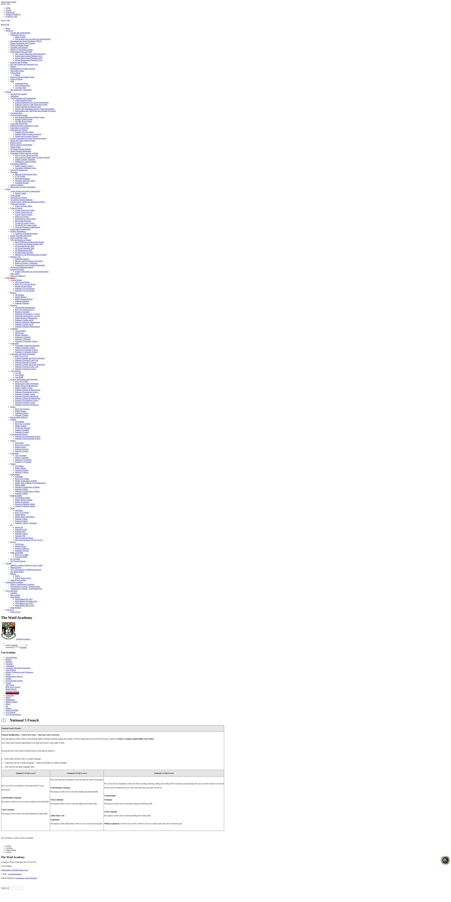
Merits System (20, 37)
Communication (16, 113)
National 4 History (22, 470)
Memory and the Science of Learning (29, 261)
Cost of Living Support (18, 115)
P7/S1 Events (20, 176)
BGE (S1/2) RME (22, 555)
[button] (11, 20)
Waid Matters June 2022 (24, 603)
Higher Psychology (22, 502)
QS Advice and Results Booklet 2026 (29, 244)
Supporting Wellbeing (18, 164)
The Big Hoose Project (23, 121)
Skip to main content (8, 2)
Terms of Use (15, 612)
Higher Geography (22, 458)
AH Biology (19, 295)
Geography (14, 453)
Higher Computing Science (25, 348)
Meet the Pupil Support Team (26, 174)
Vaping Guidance (16, 185)
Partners (13, 574)
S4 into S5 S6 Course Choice (26, 225)
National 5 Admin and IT (24, 324)
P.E (11, 525)
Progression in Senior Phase (25, 219)
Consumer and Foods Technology (22, 354)
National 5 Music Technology (26, 523)
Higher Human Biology (24, 299)
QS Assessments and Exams (20, 240)
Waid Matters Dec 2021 (24, 599)
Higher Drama (20, 411)
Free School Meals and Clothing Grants (29, 117)
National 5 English (22, 432)
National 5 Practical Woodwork (26, 405)
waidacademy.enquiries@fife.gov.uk (14, 870)
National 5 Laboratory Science (26, 341)
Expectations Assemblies (19, 128)
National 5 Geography (23, 462)
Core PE (18, 373)
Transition (14, 172)
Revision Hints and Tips (24, 253)
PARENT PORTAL (13, 14)
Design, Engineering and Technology (24, 379)
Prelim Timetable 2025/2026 (20, 236)
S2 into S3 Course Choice (24, 223)
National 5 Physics (22, 551)
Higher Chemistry (21, 335)
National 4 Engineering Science (27, 392)
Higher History (20, 468)
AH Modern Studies (22, 498)
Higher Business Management (26, 318)
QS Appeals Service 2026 (24, 246)
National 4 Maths (21, 489)
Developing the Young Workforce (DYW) (26, 41)
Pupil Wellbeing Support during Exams (29, 242)
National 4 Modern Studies (25, 504)
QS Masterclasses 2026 (23, 250)
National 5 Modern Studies (25, 506)
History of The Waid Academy (21, 50)
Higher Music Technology (25, 517)
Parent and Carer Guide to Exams (22, 141)
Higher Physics (20, 546)
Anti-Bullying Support (18, 198)
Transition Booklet (22, 183)
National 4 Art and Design (25, 288)
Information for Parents (18, 130)
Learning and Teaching (18, 62)
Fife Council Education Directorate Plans (30, 54)
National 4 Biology (22, 301)
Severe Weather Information (20, 151)
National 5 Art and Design (25, 291)
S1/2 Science (15, 559)
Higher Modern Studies (23, 500)
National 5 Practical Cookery (26, 369)
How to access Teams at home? (26, 155)
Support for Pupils (17, 269)
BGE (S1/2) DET (21, 381)
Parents (8, 92)
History (13, 464)
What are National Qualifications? (27, 227)
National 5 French (21, 451)
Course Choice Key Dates (24, 210)
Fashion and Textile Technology (27, 384)
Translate (23, 647)
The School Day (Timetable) (20, 90)
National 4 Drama (21, 413)
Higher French (20, 447)
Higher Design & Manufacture (26, 386)
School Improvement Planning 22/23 (28, 58)
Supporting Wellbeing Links (25, 168)
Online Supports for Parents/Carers (28, 107)
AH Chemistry (20, 331)
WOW (8, 8)
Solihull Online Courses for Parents (28, 134)
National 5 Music (21, 521)
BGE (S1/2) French (22, 445)
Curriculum (10, 278)
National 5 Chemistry (23, 339)
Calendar (13, 593)
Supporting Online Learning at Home (24, 153)
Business (13, 305)
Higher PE (19, 527)
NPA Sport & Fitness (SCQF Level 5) (29, 540)
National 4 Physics (22, 548)
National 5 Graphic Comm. (25, 403)
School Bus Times (17, 71)
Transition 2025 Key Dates (25, 181)
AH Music (19, 510)
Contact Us (10, 610)
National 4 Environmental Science (27, 436)
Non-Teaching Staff (22, 86)
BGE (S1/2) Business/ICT (25, 310)
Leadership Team (21, 83)
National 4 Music (21, 519)
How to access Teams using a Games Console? (32, 157)
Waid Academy (23, 639)
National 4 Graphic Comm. (25, 394)
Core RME (19, 377)
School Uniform (16, 79)
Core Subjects (15, 371)
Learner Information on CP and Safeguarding (32, 102)
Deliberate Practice (22, 259)
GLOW (8, 10)
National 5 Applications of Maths (27, 491)
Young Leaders (20, 193)
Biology (13, 293)
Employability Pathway (19, 417)
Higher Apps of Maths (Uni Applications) (30, 483)
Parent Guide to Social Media (21, 145)
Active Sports (15, 195)
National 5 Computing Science (26, 352)
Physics (13, 542)
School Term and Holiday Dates (22, 77)
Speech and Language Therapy (26, 136)
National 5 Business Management (27, 327)
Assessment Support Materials (21, 200)
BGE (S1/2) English (22, 424)
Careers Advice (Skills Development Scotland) (27, 202)
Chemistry (14, 329)
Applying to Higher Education (26, 234)
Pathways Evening (22, 217)
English (13, 420)
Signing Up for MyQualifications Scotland (31, 255)
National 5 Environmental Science (27, 439)
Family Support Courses (24, 166)
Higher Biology (21, 297)
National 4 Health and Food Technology (30, 358)
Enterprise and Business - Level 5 (27, 314)
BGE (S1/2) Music (22, 513)
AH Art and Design (22, 282)
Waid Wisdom (15, 608)
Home (8, 28)
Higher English (20, 426)
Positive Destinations (18, 231)
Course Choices (16, 208)
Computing (14, 343)
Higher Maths (20, 485)
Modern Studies (16, 496)
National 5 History (22, 472)
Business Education (22, 312)
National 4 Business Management (27, 322)
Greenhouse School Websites (26, 878)
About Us (9, 31)
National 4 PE (20, 532)
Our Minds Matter (17, 572)
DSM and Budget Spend (19, 45)
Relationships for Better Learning (22, 69)
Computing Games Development (27, 346)
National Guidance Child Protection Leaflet (31, 105)
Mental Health (15, 567)
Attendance (14, 96)
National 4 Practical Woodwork (26, 396)
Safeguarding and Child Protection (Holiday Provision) (35, 111)
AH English (19, 422)
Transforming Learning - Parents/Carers (25, 587)
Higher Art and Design (23, 286)
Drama (12, 407)
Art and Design (16, 280)
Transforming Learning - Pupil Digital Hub (26, 589)
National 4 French (21, 449)
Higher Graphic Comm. (24, 388)
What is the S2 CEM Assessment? (23, 187)
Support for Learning (18, 580)
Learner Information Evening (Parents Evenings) (28, 138)
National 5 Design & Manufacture (27, 398)
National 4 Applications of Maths (27, 487)
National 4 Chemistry (23, 337)
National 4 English (22, 430)
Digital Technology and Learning (22, 43)
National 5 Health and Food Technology (30, 365)
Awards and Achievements (20, 33)
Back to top (5, 24)
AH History (19, 466)
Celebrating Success (17, 35)
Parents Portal (15, 147)
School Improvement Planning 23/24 (28, 60)
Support (9, 563)
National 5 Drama (21, 415)
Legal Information (14, 874)
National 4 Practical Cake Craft (26, 360)
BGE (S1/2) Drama (22, 409)
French (13, 441)
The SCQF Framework (19, 170)
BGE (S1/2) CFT (21, 356)
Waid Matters (15, 597)
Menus (17, 75)
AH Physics (19, 333)
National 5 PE (20, 536)
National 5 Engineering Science (27, 401)
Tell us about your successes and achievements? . (33, 39)
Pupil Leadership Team (18, 238)
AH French (19, 443)
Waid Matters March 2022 (24, 606)
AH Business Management (25, 307)
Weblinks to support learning (25, 162)
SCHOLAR (10, 12)
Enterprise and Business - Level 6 (27, 316)
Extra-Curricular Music (23, 206)
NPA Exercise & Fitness (24, 538)
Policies (13, 67)
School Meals (15, 73)
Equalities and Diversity (19, 47)
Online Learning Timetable (25, 160)
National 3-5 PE (21, 529)
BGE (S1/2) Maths (22, 479)
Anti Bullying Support (18, 94)
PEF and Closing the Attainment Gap (24, 64)
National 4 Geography (23, 460)
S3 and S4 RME (21, 557)
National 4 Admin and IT (24, 320)
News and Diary (12, 591)
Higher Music (20, 515)
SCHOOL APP (11, 16)
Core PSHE (19, 375)
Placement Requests (22, 179)
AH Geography (21, 455)
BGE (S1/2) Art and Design (25, 284)
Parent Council (15, 143)
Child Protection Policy (23, 100)
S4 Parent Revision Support (20, 149)
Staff (12, 81)
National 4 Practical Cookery (26, 362)
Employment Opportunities (20, 229)
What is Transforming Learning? (22, 584)
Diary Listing (15, 595)
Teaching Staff (20, 88)
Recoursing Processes (23, 221)
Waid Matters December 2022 (26, 601)
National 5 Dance (21, 534)
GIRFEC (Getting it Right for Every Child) (26, 565)
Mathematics (15, 474)
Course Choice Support (23, 214)
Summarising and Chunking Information (30, 265)
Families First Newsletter (24, 132)
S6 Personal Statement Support (21, 267)
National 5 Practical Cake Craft (26, 367)
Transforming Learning (14, 582)
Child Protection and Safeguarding (23, 98)
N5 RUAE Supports (22, 428)
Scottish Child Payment (23, 119)
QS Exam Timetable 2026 (24, 248)
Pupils (8, 189)
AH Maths (19, 477)
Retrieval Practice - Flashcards (26, 263)
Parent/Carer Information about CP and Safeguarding (34, 109)
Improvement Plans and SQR (21, 52)
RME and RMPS (16, 553)
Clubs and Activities (17, 204)
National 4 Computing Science (26, 350)
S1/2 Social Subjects (17, 561)
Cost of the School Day (19, 124)
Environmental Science (18, 434)
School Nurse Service (23, 578)
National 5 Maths (21, 494)
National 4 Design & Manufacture (27, 390)
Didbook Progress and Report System (24, 126)
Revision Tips (15, 257)
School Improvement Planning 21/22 (28, 56)
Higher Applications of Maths (26, 481)
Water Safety (15, 274)
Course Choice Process (23, 212)
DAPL (17, 576)
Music (12, 508)
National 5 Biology (22, 303)
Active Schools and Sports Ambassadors (25, 191)
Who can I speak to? (17, 276)
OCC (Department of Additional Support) (25, 570)
